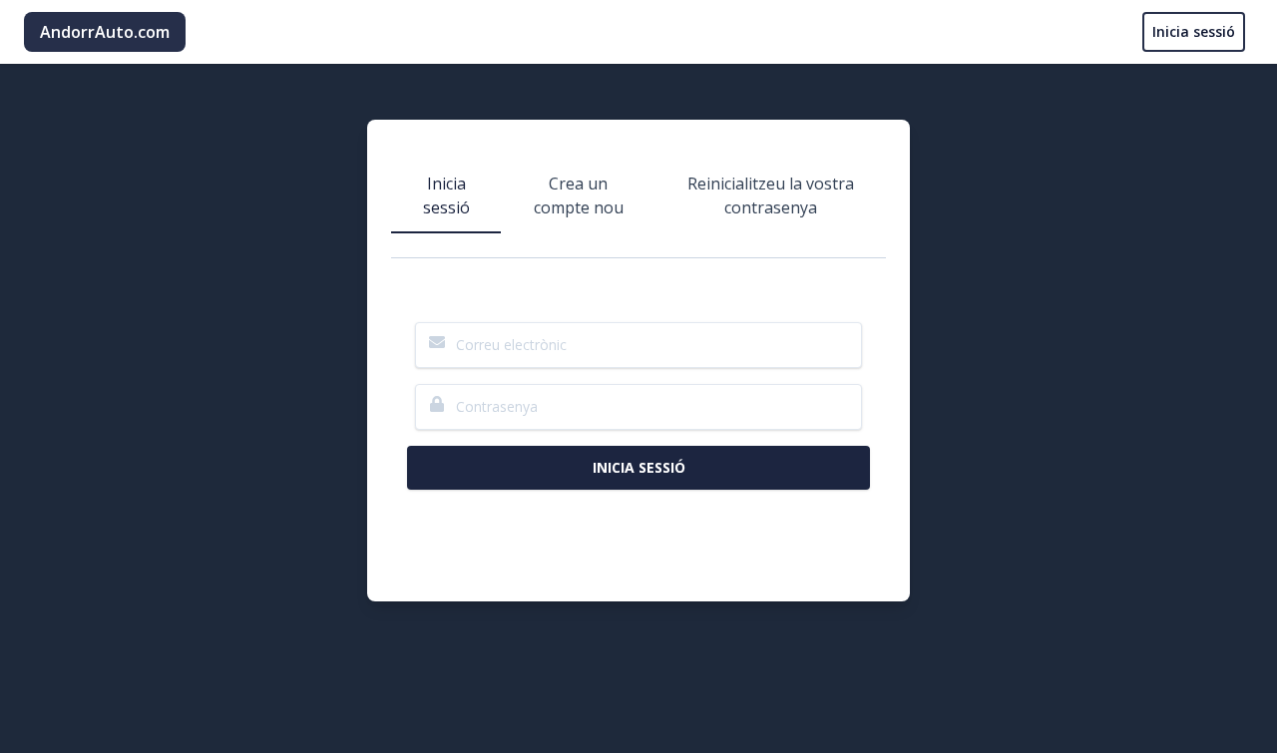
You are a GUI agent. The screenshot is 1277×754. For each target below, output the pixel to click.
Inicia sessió (1193, 31)
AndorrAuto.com (105, 32)
